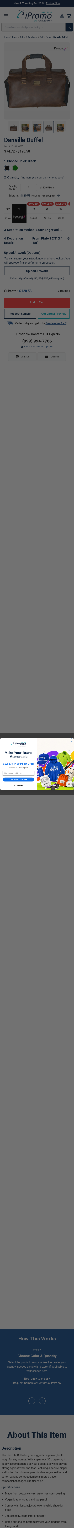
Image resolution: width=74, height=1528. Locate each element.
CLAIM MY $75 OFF (18, 779)
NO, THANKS (18, 785)
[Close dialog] (71, 740)
